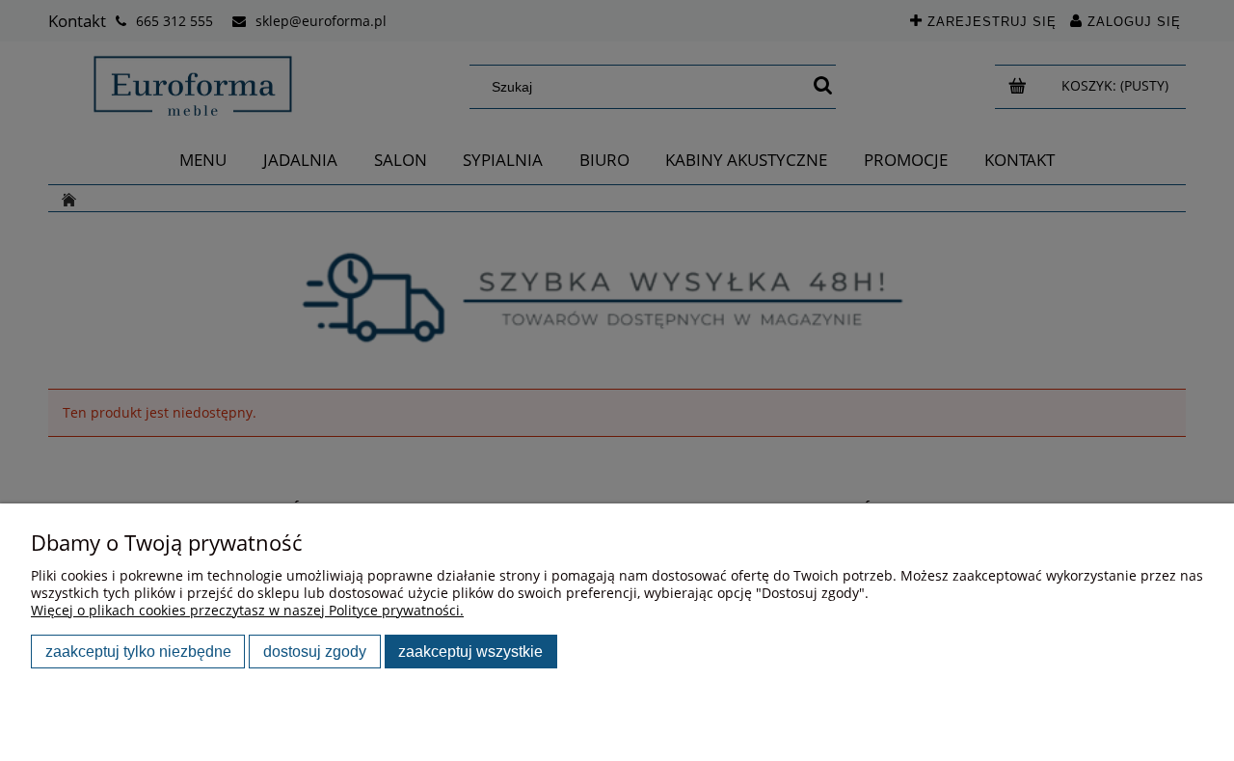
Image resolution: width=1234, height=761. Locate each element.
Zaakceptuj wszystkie (470, 651)
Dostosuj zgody (314, 651)
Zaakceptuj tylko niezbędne (138, 651)
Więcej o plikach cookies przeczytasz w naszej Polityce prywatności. (247, 610)
